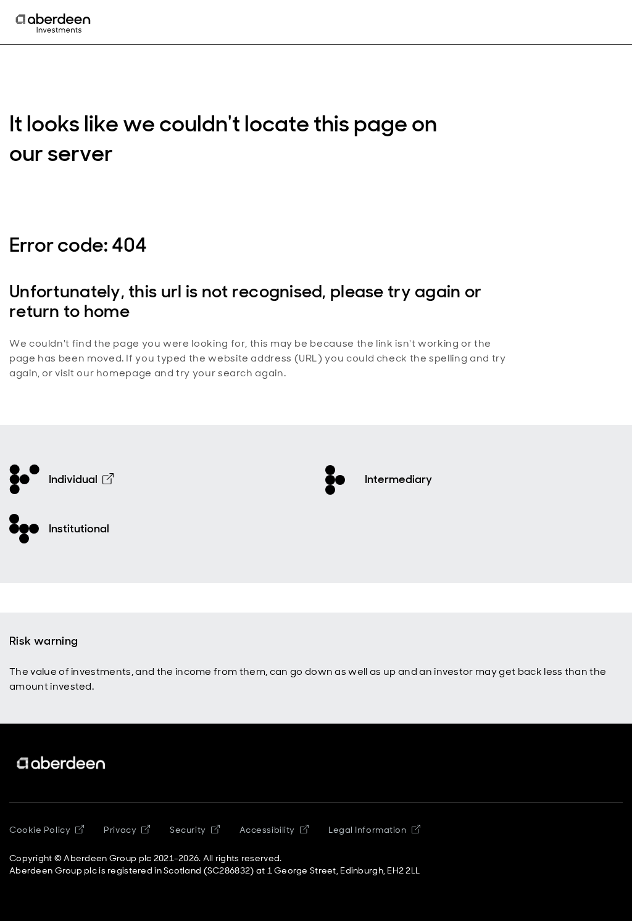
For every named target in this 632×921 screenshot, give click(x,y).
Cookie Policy (39, 829)
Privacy (120, 829)
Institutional (79, 528)
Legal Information (367, 829)
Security (188, 829)
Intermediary (398, 479)
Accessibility (267, 829)
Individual (73, 479)
